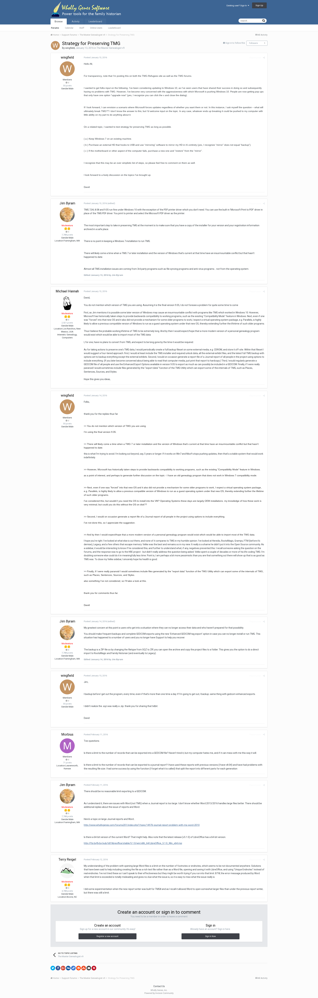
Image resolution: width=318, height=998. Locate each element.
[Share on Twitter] (53, 968)
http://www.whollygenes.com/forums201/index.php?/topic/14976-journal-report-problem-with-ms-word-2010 (142, 825)
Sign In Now (210, 936)
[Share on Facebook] (58, 968)
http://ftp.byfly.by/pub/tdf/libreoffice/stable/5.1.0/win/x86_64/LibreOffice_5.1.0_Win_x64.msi (133, 843)
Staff (81, 28)
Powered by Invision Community (159, 993)
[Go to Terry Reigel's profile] (67, 870)
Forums (55, 28)
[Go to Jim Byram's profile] (67, 214)
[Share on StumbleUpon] (83, 968)
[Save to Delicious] (73, 968)
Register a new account (107, 936)
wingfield (70, 48)
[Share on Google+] (63, 968)
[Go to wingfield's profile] (55, 45)
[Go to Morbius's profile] (67, 745)
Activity (76, 21)
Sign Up (259, 5)
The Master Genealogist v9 (111, 48)
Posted (95, 57)
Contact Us (159, 986)
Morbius (67, 734)
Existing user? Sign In (237, 5)
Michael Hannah (67, 291)
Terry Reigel (67, 859)
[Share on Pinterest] (94, 968)
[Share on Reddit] (78, 968)
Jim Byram (67, 203)
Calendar (69, 28)
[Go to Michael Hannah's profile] (67, 302)
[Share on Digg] (68, 968)
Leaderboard (114, 28)
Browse (59, 21)
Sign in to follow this (235, 43)
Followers (253, 43)
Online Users (96, 28)
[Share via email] (88, 968)
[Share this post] (264, 57)
